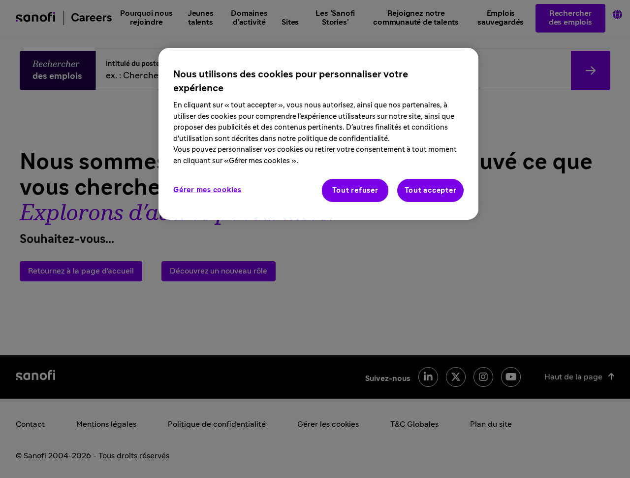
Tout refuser (355, 190)
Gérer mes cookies (207, 190)
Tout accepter (431, 190)
